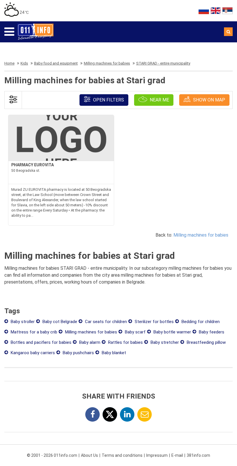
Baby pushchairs (78, 352)
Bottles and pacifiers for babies (40, 342)
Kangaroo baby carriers (32, 352)
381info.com (198, 455)
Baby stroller (22, 321)
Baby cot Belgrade (59, 321)
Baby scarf (135, 332)
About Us (89, 455)
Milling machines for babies (200, 235)
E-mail (177, 455)
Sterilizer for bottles (154, 321)
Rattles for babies (125, 342)
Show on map (208, 100)
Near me (159, 100)
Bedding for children (200, 321)
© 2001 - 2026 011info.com (52, 455)
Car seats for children (105, 321)
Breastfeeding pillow (206, 342)
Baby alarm (89, 342)
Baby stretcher (164, 342)
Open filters (108, 100)
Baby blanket (113, 352)
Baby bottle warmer (171, 332)
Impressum (157, 455)
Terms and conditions (122, 455)
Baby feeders (211, 332)
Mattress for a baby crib (33, 332)
